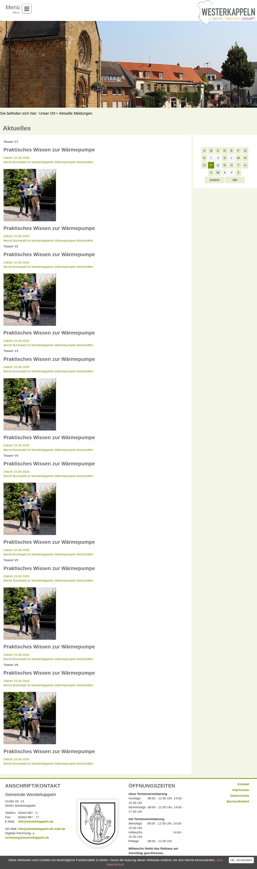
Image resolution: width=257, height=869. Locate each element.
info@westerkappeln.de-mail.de (41, 829)
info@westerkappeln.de (35, 821)
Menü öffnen (26, 8)
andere (214, 180)
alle (235, 180)
